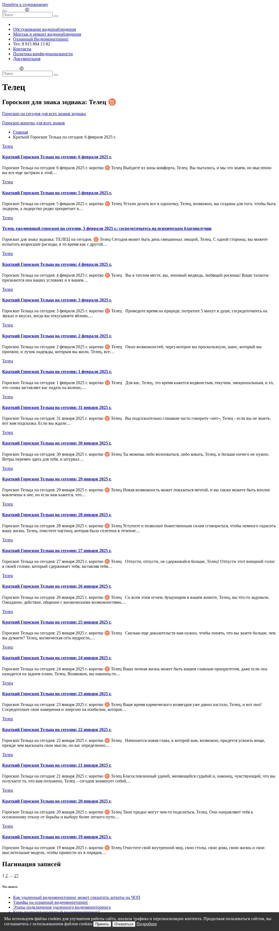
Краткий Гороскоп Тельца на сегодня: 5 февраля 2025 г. (57, 192)
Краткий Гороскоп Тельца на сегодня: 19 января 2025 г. (56, 836)
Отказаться (123, 924)
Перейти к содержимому (25, 4)
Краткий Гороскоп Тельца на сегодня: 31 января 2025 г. (56, 407)
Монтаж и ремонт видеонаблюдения (47, 34)
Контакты (22, 49)
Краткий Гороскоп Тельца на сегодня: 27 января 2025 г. (56, 550)
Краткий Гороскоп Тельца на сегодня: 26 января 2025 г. (56, 586)
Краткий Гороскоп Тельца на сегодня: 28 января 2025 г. (56, 514)
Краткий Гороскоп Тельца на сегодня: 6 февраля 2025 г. (57, 157)
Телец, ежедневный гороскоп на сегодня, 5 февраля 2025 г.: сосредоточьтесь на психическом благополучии (106, 228)
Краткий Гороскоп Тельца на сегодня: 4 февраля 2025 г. (57, 264)
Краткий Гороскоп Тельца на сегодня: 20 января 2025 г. (56, 801)
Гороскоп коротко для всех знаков (33, 123)
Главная (20, 132)
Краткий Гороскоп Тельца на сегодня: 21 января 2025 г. (56, 765)
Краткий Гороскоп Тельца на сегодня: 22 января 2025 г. (56, 729)
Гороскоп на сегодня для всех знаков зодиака (44, 113)
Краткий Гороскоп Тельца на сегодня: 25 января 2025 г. (56, 622)
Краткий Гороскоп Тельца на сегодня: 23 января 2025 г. (56, 693)
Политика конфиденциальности (43, 53)
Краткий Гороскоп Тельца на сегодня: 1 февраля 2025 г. (57, 371)
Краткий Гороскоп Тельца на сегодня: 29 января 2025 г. (56, 479)
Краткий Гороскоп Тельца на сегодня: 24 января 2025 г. (56, 657)
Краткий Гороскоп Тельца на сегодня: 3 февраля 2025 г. (57, 300)
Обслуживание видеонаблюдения (44, 29)
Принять (102, 924)
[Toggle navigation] (4, 11)
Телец (7, 146)
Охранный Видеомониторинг (41, 39)
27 (16, 875)
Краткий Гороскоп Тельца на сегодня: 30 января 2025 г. (56, 443)
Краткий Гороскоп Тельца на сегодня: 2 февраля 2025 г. (57, 336)
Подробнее (147, 923)
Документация (26, 58)
